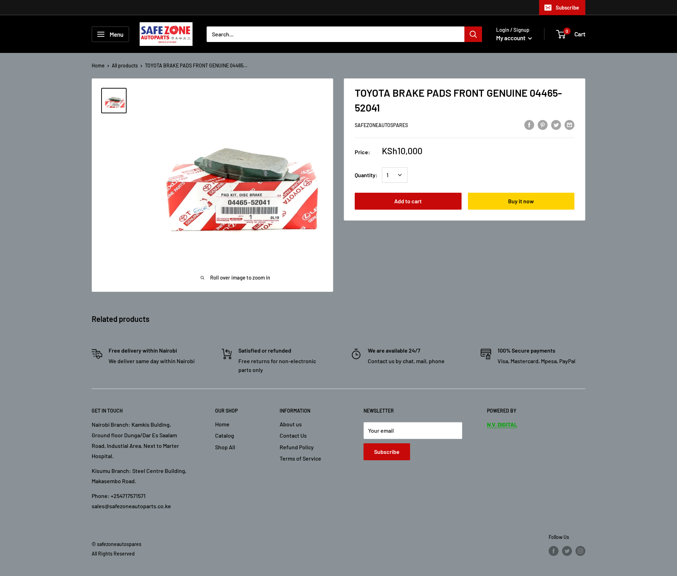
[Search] (473, 34)
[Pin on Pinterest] (543, 124)
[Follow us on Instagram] (580, 551)
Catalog (224, 435)
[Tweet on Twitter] (556, 124)
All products (125, 65)
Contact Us (293, 435)
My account (511, 37)
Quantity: (366, 175)
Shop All (225, 447)
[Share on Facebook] (529, 124)
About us (291, 424)
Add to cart (408, 201)
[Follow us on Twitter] (567, 551)
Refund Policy (297, 447)
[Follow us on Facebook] (554, 551)
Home (98, 65)
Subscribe (567, 7)
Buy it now (521, 201)
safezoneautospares (381, 125)
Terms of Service (300, 458)
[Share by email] (569, 124)
